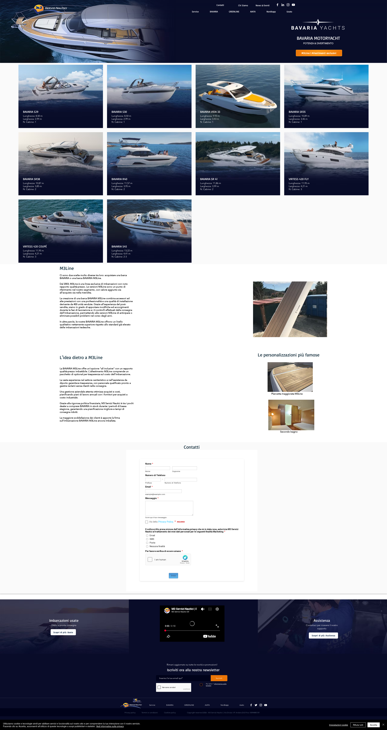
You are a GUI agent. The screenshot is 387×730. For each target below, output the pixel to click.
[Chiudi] (383, 725)
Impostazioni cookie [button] (338, 724)
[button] (290, 309)
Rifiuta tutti (358, 724)
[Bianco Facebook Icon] (277, 5)
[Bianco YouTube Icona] (293, 5)
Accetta (373, 724)
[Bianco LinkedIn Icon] (283, 5)
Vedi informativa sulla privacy (110, 726)
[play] (319, 334)
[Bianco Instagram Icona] (288, 5)
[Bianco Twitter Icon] (256, 705)
